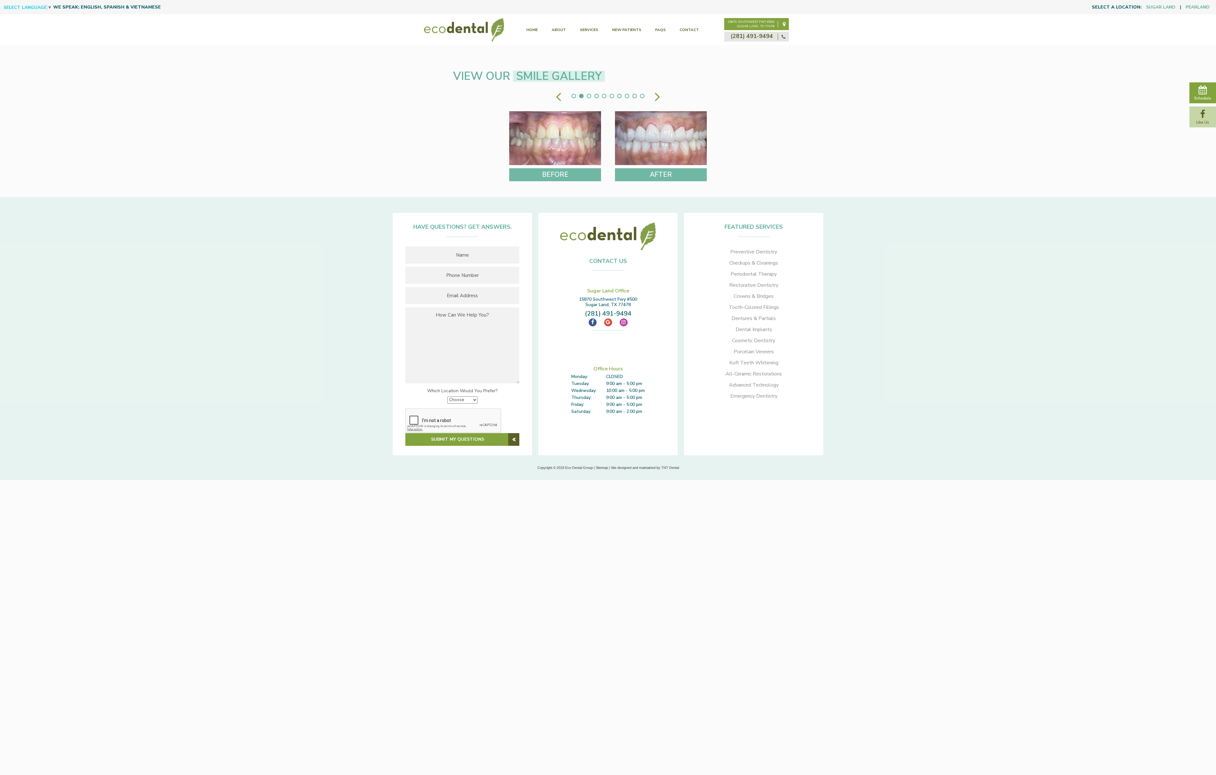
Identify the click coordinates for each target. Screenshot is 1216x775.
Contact (689, 29)
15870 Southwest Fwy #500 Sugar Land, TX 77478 (751, 24)
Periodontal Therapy (754, 274)
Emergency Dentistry (753, 396)
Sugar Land (1160, 7)
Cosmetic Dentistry (753, 340)
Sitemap (602, 468)
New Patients (626, 29)
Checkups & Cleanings (753, 262)
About (559, 29)
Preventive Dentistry (753, 251)
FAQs (660, 29)
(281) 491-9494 (753, 36)
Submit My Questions (457, 439)
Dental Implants (754, 329)
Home (532, 29)
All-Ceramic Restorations (753, 373)
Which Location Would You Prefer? (462, 391)
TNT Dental (670, 468)
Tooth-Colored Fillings (754, 307)
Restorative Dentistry (753, 285)
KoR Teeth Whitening (753, 362)
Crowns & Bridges (754, 296)
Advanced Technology (754, 384)
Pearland (1198, 7)
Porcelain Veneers (754, 351)
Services (589, 29)
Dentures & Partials (754, 318)
